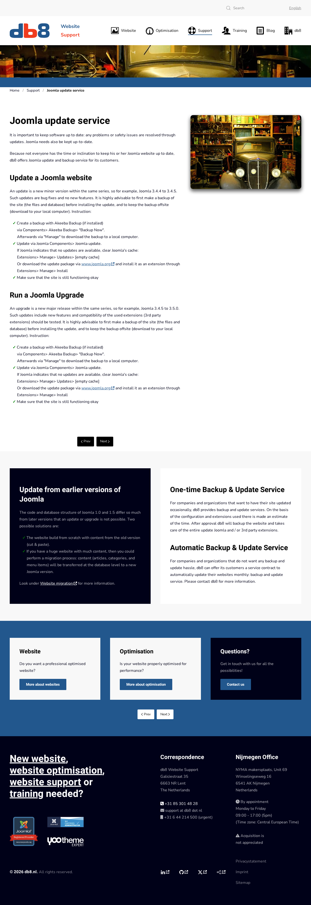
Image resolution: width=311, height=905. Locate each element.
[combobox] (253, 8)
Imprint (242, 872)
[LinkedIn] (164, 872)
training (26, 794)
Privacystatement (251, 861)
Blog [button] (271, 30)
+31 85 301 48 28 (181, 803)
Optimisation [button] (167, 30)
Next (103, 441)
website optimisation (56, 770)
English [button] (295, 8)
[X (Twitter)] (202, 872)
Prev (87, 441)
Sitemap (243, 882)
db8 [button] (297, 30)
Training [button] (240, 30)
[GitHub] (183, 872)
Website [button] (128, 30)
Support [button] (205, 30)
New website (38, 759)
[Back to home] (30, 30)
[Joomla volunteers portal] (220, 872)
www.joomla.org (95, 264)
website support (45, 782)
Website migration (56, 583)
